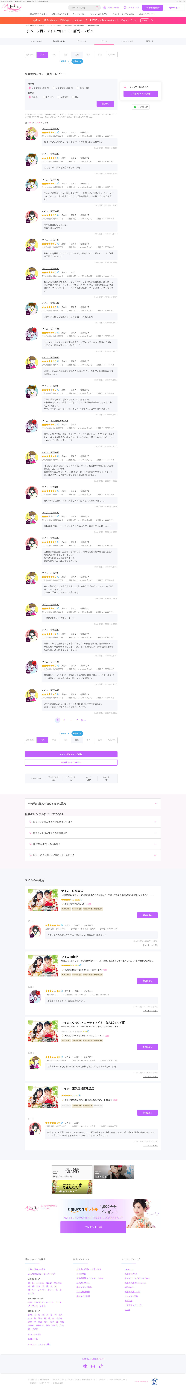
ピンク (49, 1283)
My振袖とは (44, 1380)
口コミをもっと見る (150, 945)
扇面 (30, 1322)
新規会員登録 (154, 8)
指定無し (35, 97)
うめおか (128, 1301)
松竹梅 (59, 1318)
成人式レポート (83, 1283)
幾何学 (55, 1325)
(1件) (85, 1031)
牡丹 (60, 1315)
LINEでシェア (143, 107)
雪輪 (62, 1322)
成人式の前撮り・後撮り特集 (89, 1269)
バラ (30, 1318)
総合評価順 (84, 88)
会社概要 (33, 1383)
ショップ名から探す (99, 14)
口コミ (104, 41)
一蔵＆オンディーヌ (133, 1305)
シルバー (42, 1290)
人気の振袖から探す (59, 14)
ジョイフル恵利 (131, 1296)
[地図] (89, 904)
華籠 (40, 1322)
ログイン (175, 8)
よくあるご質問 (133, 8)
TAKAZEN (129, 1269)
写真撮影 (64, 97)
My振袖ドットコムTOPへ (71, 762)
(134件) (77, 899)
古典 (30, 1302)
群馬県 (63, 61)
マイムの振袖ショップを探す (71, 754)
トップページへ (180, 1)
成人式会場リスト (88, 1380)
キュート (50, 1302)
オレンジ (58, 1283)
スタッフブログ (58, 1380)
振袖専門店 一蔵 (132, 1292)
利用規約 (102, 1380)
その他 (31, 1293)
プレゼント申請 (112, 8)
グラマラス (33, 1306)
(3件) (76, 1095)
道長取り (40, 1325)
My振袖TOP (32, 1380)
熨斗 (46, 1322)
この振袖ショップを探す (140, 94)
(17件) (77, 965)
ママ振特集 (81, 1274)
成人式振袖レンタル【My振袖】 (35, 25)
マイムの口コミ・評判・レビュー (65, 25)
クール (58, 1302)
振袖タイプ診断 (83, 1296)
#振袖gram (129, 1287)
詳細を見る (147, 915)
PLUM (127, 1310)
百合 (40, 1318)
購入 (77, 97)
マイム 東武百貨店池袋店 (55, 421)
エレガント (39, 1302)
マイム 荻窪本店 (50, 128)
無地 (30, 1315)
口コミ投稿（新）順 (40, 88)
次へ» (83, 720)
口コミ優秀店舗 (83, 1292)
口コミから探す (79, 14)
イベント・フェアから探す (123, 14)
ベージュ (40, 1283)
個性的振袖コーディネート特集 (90, 1278)
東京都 (75, 61)
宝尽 (52, 1322)
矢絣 (48, 1325)
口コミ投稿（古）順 (64, 88)
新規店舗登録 (58, 1383)
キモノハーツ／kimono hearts (137, 1278)
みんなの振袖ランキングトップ (41, 1274)
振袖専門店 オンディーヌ (135, 1283)
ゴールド (32, 1290)
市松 (62, 1325)
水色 (38, 1286)
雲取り (31, 1325)
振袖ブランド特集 (84, 1287)
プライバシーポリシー (117, 1380)
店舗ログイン (45, 1383)
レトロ (43, 1306)
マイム (49, 25)
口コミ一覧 (33, 1339)
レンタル (50, 97)
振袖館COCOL (131, 1274)
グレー (51, 1290)
